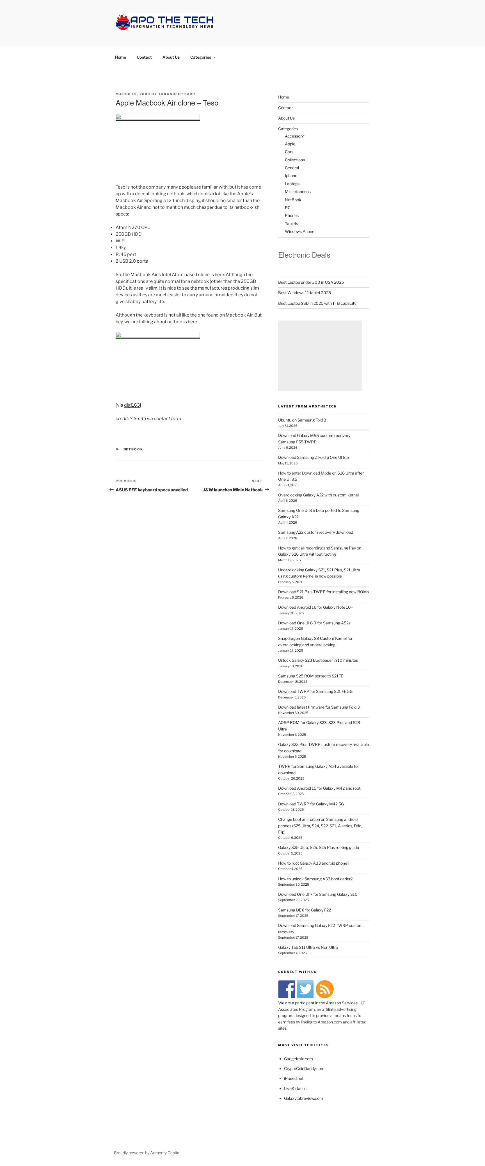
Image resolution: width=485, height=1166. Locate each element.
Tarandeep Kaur (176, 94)
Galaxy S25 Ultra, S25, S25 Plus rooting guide (318, 847)
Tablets (291, 223)
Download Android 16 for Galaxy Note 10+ (315, 607)
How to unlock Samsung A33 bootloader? (315, 878)
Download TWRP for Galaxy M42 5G (311, 803)
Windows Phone (299, 231)
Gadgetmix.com (298, 1058)
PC (287, 207)
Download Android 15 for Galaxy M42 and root (319, 788)
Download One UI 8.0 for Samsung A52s (314, 622)
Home (120, 57)
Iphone (291, 175)
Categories (200, 57)
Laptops (292, 183)
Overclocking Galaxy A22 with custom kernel (318, 494)
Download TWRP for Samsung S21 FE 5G (315, 691)
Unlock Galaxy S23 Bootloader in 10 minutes (318, 660)
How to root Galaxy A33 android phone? (313, 863)
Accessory (294, 136)
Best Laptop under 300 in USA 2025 (311, 282)
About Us (171, 57)
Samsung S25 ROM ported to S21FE (310, 676)
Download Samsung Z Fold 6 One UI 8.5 (313, 457)
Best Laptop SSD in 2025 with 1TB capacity (317, 303)
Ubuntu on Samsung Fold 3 (302, 420)
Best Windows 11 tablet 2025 (304, 292)
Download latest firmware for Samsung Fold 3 (319, 707)
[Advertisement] (320, 355)
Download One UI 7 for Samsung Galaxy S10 (318, 894)
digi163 (132, 405)
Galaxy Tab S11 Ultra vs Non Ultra (308, 947)
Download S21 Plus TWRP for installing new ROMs (323, 591)
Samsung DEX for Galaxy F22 (304, 910)
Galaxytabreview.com (303, 1098)
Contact (144, 57)
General (292, 167)
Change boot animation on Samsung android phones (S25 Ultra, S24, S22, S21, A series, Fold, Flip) (320, 825)
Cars (289, 151)
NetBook (133, 449)
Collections (295, 159)
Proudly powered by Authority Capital (147, 1152)
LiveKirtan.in (295, 1088)
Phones (292, 215)
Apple (290, 143)
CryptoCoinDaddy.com (304, 1068)
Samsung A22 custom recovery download (315, 532)
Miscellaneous (298, 191)
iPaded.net (293, 1078)
